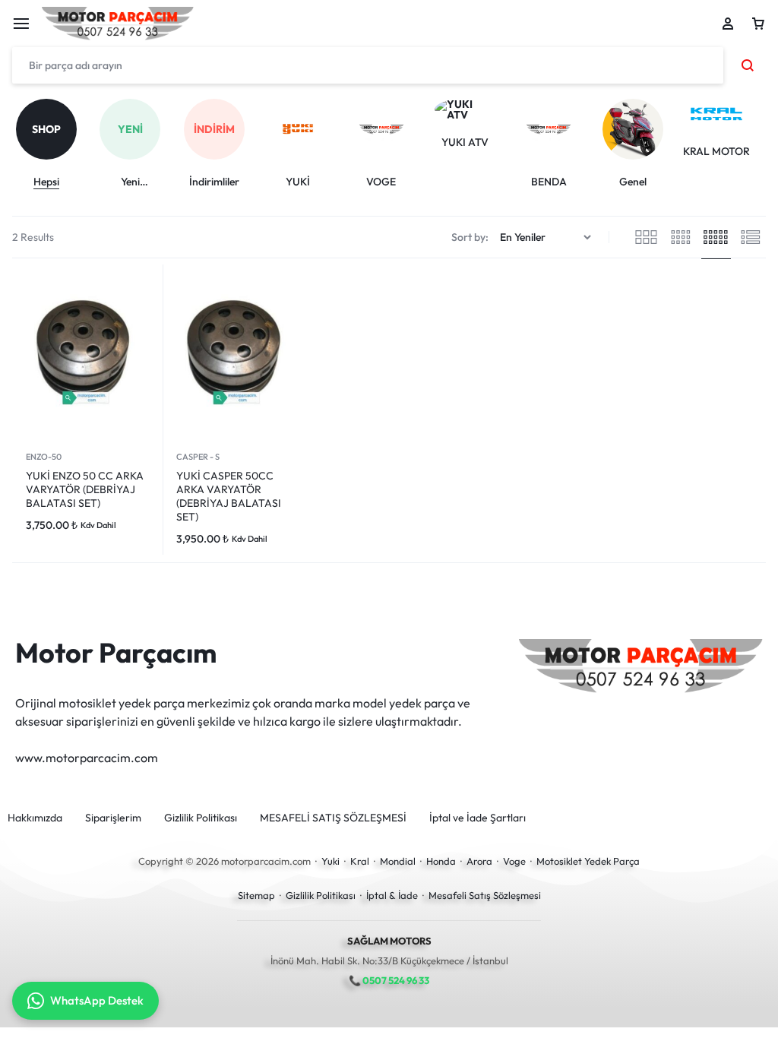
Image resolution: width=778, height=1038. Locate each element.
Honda (441, 861)
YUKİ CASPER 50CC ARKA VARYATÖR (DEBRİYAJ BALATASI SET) (228, 496)
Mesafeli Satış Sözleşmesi (485, 895)
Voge (514, 861)
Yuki (330, 861)
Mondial (398, 861)
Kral (359, 861)
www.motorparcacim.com (86, 757)
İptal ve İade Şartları (477, 818)
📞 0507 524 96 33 (389, 980)
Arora (479, 861)
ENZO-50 (44, 456)
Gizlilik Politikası (200, 818)
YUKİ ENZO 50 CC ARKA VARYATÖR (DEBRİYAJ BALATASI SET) (85, 489)
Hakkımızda (35, 818)
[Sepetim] (758, 23)
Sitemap (256, 895)
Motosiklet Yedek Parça (588, 861)
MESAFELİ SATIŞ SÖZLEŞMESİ (333, 818)
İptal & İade (392, 895)
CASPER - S (198, 456)
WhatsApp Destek (97, 1000)
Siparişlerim (113, 818)
